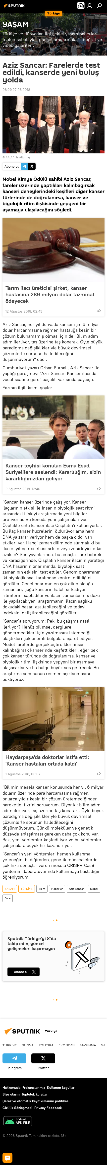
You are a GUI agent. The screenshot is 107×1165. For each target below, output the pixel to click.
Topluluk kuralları (35, 1094)
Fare (7, 898)
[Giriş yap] (90, 5)
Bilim (42, 889)
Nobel (94, 889)
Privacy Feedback (48, 1107)
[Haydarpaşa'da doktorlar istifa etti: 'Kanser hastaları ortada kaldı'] (53, 719)
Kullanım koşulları (61, 1087)
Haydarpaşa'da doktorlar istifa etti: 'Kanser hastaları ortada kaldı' (47, 760)
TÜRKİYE (27, 889)
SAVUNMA (88, 1045)
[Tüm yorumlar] (7, 1158)
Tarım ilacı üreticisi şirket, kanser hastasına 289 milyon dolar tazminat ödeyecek (50, 294)
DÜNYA (28, 1045)
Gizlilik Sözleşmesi (17, 1107)
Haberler (57, 889)
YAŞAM (10, 889)
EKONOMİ (66, 1045)
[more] (99, 311)
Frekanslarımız (33, 1087)
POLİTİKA (46, 1045)
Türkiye (9, 1045)
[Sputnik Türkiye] (14, 7)
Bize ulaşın (11, 1094)
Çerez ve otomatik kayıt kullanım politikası (35, 1101)
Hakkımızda (11, 1087)
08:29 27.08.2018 (16, 89)
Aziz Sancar (76, 889)
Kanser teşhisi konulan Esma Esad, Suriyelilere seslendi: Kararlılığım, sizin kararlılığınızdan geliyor (53, 472)
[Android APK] (18, 1121)
